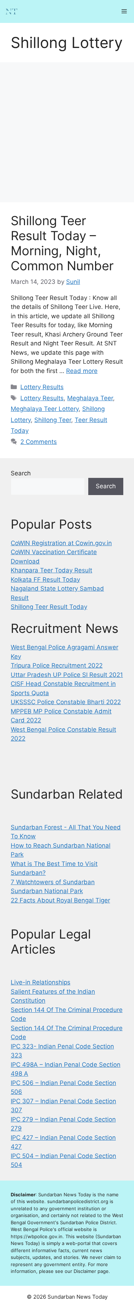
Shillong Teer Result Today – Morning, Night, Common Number (62, 243)
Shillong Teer (52, 419)
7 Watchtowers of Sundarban (53, 882)
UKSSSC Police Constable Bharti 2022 (66, 702)
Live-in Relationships (40, 982)
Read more (82, 370)
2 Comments (38, 441)
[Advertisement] (67, 132)
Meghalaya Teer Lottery (45, 408)
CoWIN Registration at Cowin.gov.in (61, 543)
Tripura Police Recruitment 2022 (57, 665)
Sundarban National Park (47, 891)
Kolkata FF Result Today (45, 579)
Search (21, 473)
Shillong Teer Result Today (49, 606)
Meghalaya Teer (90, 398)
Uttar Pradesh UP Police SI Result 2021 (67, 674)
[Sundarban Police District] (11, 11)
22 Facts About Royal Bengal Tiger (60, 900)
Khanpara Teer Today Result (51, 570)
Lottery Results (42, 387)
